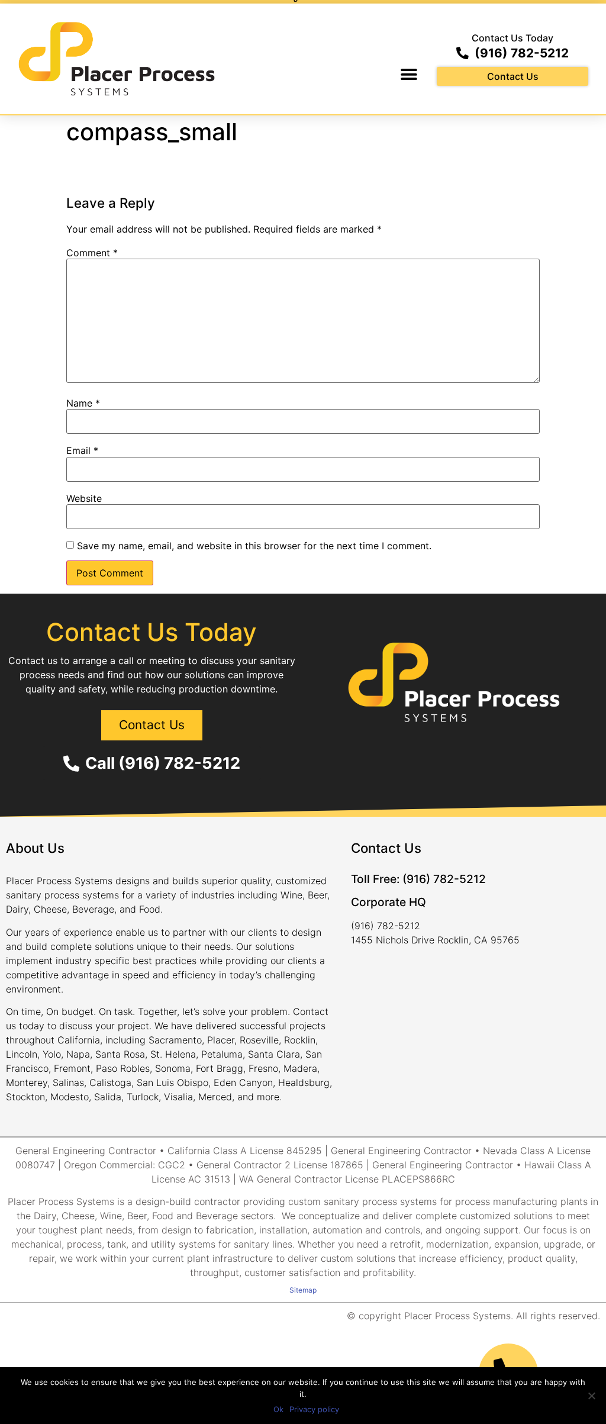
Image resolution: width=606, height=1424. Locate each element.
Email (82, 450)
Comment (92, 252)
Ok (278, 1409)
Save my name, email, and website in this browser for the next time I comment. (254, 545)
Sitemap (303, 1290)
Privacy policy (314, 1409)
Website (84, 498)
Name (83, 403)
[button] (408, 74)
